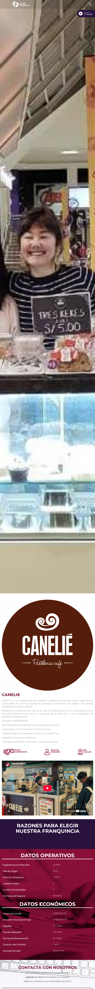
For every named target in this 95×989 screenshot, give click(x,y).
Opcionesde (88, 13)
